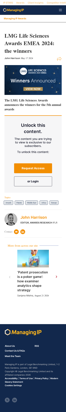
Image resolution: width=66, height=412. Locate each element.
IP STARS (8, 2)
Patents (19, 202)
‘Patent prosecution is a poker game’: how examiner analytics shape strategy (32, 281)
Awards (20, 2)
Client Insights (36, 2)
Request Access (33, 168)
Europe (54, 202)
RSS (37, 346)
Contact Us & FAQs (15, 351)
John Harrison (34, 217)
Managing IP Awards (15, 18)
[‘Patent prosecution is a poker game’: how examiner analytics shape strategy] (33, 258)
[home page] (13, 10)
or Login (33, 181)
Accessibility (11, 378)
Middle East (31, 202)
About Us (10, 346)
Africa (43, 202)
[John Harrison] (12, 219)
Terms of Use (26, 378)
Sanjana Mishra (25, 295)
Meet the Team (13, 356)
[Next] (56, 277)
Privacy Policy (41, 378)
